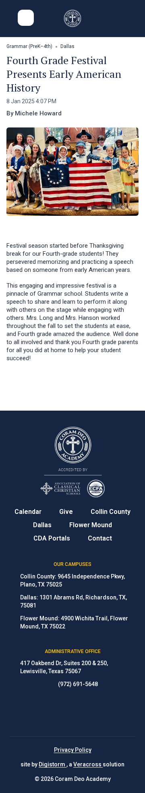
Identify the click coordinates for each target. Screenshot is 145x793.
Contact (100, 538)
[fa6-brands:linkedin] (93, 712)
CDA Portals (51, 538)
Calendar (27, 511)
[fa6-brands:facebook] (52, 712)
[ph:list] (26, 18)
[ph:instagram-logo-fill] (72, 712)
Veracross (88, 764)
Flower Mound (90, 525)
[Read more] (52, 712)
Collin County (110, 511)
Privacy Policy (72, 750)
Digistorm (52, 764)
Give (66, 511)
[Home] (72, 18)
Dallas (42, 525)
